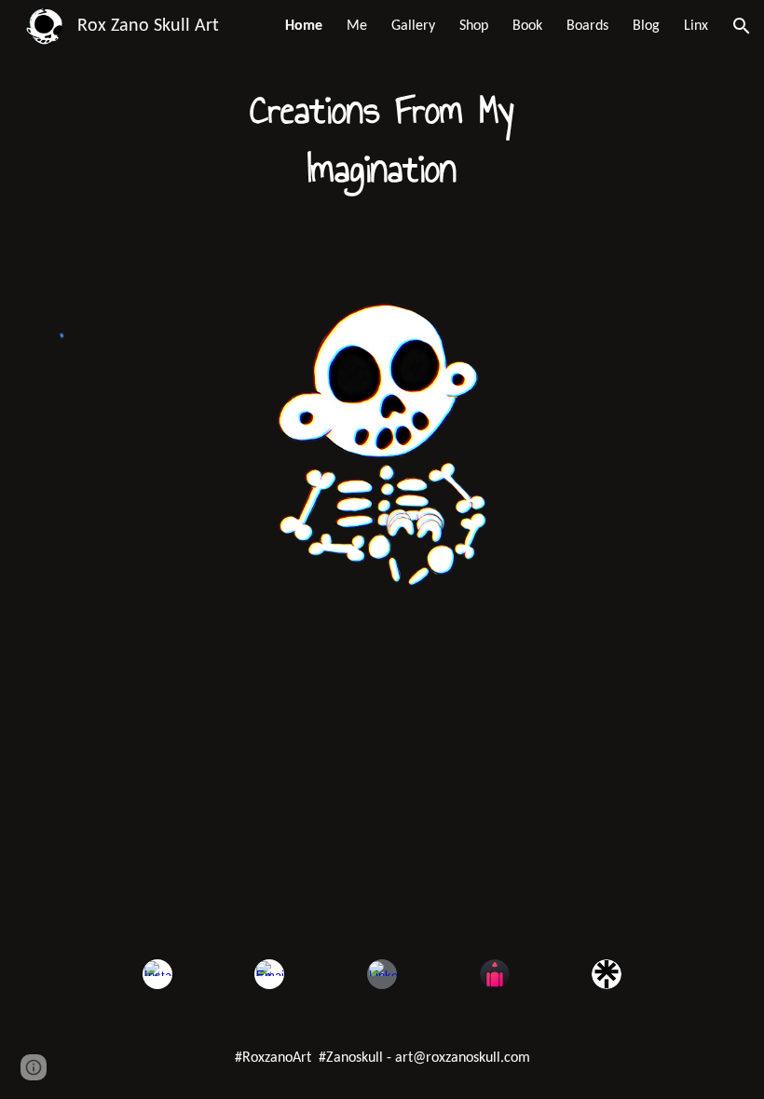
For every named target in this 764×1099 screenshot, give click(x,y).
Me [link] (357, 26)
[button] (741, 26)
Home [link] (303, 26)
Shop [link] (473, 26)
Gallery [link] (413, 26)
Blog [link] (646, 26)
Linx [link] (696, 26)
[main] (382, 140)
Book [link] (527, 26)
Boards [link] (587, 26)
